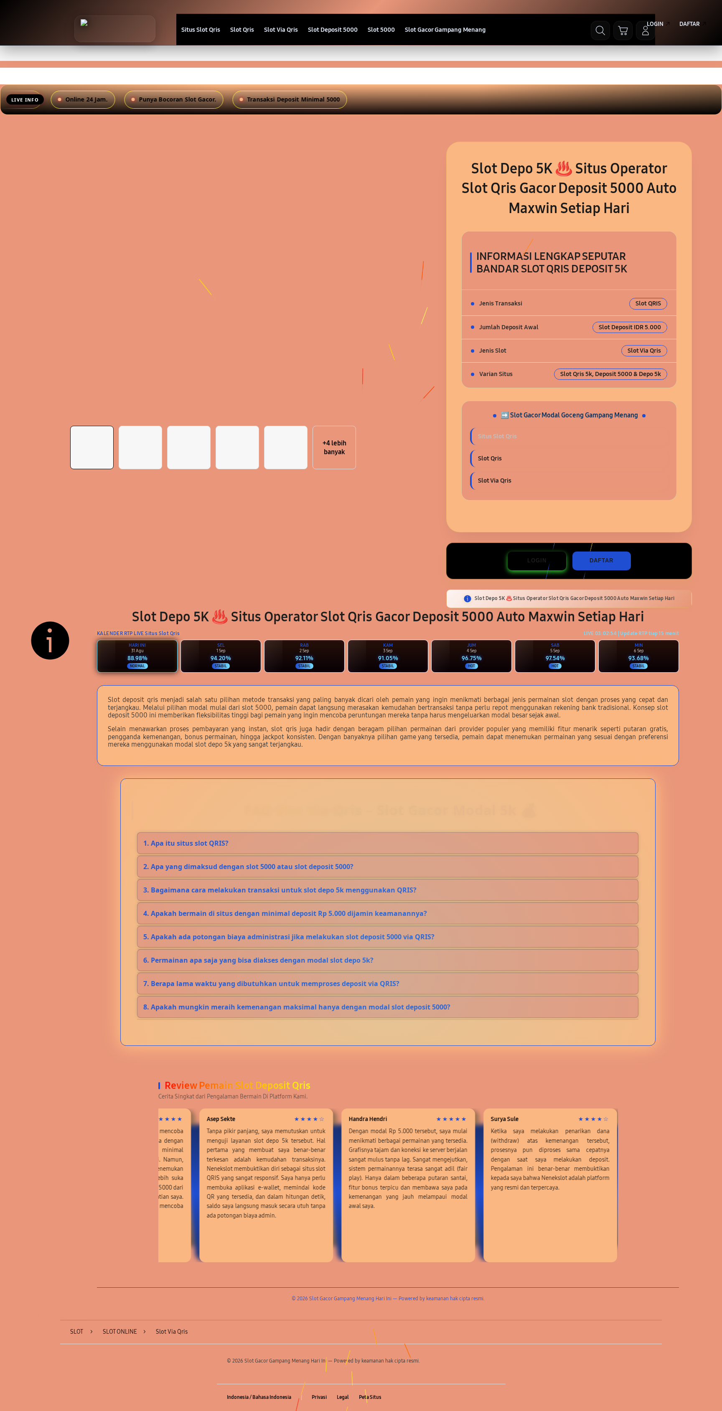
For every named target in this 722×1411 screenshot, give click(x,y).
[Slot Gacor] (114, 28)
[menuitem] (200, 30)
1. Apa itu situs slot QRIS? (186, 843)
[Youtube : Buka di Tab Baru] (491, 1398)
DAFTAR (601, 560)
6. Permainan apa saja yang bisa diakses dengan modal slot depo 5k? (258, 960)
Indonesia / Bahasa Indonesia (259, 1397)
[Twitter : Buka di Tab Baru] (458, 1398)
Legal (343, 1397)
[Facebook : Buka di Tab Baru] (442, 1398)
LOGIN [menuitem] (655, 24)
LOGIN (537, 560)
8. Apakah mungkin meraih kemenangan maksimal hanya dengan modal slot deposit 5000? (296, 1007)
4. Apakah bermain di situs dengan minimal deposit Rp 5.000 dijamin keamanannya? (285, 913)
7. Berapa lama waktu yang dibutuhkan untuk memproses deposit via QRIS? (271, 983)
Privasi (319, 1397)
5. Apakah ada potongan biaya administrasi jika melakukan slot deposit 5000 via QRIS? (289, 936)
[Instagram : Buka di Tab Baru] (474, 1398)
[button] (623, 30)
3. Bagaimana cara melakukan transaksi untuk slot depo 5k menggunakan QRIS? (280, 890)
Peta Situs (370, 1397)
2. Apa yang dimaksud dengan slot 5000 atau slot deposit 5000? (248, 866)
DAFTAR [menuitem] (689, 24)
